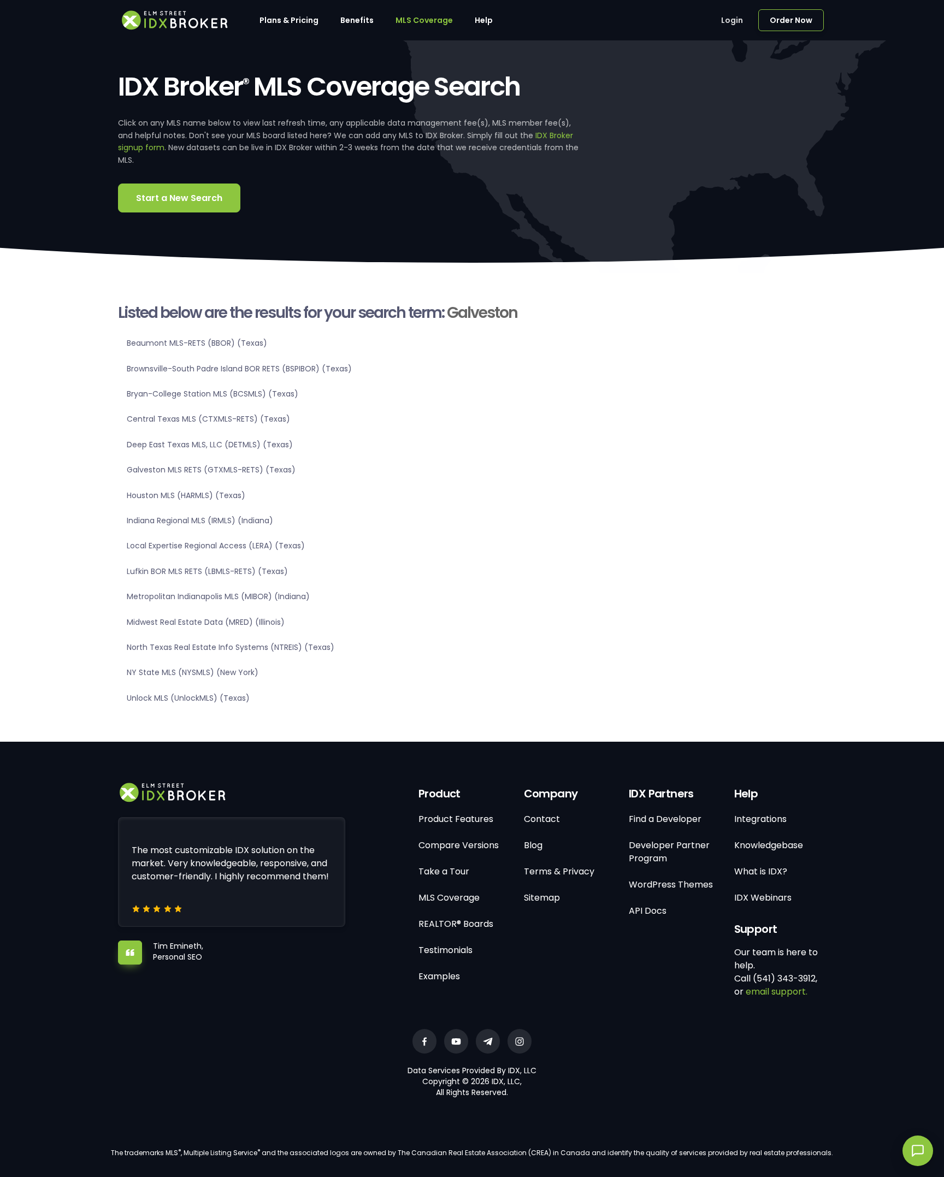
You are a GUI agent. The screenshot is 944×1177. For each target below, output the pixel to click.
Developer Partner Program (669, 852)
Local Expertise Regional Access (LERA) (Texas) (216, 545)
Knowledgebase (768, 845)
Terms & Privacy (559, 871)
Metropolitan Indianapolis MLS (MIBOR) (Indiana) (218, 596)
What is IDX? (760, 871)
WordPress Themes (671, 884)
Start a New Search (179, 198)
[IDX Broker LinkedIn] (488, 1041)
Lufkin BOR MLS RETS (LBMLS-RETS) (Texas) (207, 571)
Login (732, 20)
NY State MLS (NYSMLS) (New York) (192, 672)
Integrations (760, 819)
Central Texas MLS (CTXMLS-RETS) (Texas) (208, 418)
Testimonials (445, 950)
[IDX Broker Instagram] (520, 1041)
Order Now (791, 20)
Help (484, 20)
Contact (542, 819)
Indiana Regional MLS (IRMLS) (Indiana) (200, 520)
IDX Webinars (763, 897)
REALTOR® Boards (455, 924)
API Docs (647, 910)
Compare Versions (458, 845)
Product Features (455, 819)
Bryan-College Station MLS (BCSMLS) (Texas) (212, 393)
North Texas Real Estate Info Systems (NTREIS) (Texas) (230, 647)
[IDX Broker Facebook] (424, 1041)
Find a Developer (665, 819)
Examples (439, 976)
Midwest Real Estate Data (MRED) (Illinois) (206, 622)
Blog (533, 845)
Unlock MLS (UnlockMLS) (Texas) (188, 698)
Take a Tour (443, 871)
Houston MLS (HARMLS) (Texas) (186, 495)
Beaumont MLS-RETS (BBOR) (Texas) (197, 343)
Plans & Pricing (288, 20)
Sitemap (542, 897)
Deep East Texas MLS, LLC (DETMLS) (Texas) (210, 444)
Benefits (357, 20)
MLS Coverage (424, 20)
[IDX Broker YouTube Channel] (456, 1041)
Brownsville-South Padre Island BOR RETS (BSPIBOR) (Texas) (239, 368)
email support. (776, 991)
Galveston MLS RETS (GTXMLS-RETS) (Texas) (211, 469)
